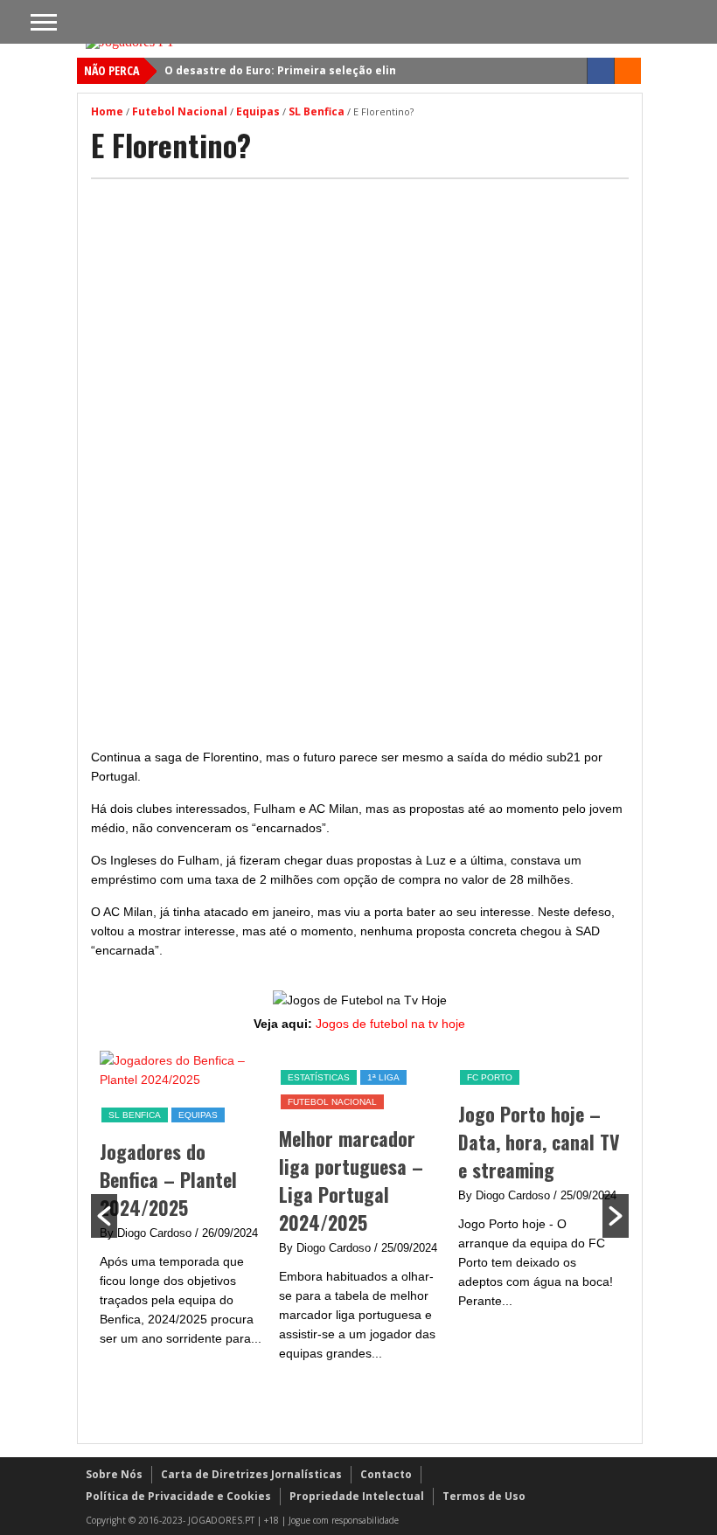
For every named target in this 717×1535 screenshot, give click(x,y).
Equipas (258, 111)
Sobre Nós (114, 1474)
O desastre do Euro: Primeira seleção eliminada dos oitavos (331, 70)
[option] (228, 1215)
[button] (104, 1216)
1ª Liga (252, 1077)
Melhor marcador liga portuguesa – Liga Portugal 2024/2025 (220, 1180)
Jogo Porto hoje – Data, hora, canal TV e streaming (408, 1142)
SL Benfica (317, 111)
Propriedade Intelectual (356, 1496)
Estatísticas (188, 1077)
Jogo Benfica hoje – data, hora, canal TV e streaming (586, 1142)
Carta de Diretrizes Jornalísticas (251, 1474)
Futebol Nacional (179, 111)
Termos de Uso (484, 1496)
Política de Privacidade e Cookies (178, 1496)
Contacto (386, 1474)
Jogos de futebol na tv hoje (390, 1024)
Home (107, 111)
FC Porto (358, 1077)
